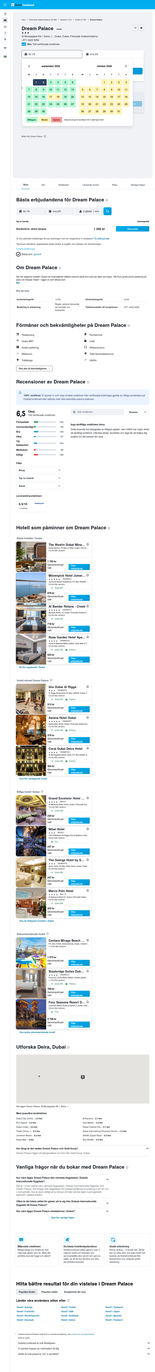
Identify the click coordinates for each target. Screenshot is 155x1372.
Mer (18, 282)
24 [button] (50, 104)
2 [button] (43, 82)
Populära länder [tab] (27, 1291)
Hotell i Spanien (114, 1315)
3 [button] (50, 82)
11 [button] (58, 89)
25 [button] (58, 104)
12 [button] (65, 89)
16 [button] (43, 97)
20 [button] (72, 97)
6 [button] (72, 82)
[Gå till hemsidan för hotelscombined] (23, 4)
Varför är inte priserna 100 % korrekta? (38, 1354)
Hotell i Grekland (69, 1315)
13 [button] (72, 89)
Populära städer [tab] (49, 1291)
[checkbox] (31, 506)
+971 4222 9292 (30, 40)
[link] (32, 667)
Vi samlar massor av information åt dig (38, 1348)
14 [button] (29, 97)
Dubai (62, 19)
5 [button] (65, 82)
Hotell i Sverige (24, 1307)
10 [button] (50, 89)
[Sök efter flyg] (5, 14)
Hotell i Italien (68, 1319)
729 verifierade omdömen (46, 44)
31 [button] (118, 111)
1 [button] (36, 82)
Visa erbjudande (77, 567)
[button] (5, 4)
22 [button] (36, 104)
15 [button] (36, 97)
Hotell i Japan (113, 1311)
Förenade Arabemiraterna (40, 19)
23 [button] (43, 104)
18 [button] (58, 97)
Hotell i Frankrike (25, 1311)
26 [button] (65, 104)
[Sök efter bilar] (5, 27)
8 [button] (36, 89)
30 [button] (43, 111)
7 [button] (29, 89)
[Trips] (5, 48)
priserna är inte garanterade (82, 1334)
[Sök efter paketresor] (5, 33)
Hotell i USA (67, 1311)
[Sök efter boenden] (5, 20)
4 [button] (58, 82)
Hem (24, 19)
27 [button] (72, 104)
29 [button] (36, 111)
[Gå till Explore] (5, 39)
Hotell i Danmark (25, 1319)
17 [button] (50, 97)
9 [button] (43, 89)
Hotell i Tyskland (114, 1307)
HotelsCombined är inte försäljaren (36, 1343)
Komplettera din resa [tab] (75, 1291)
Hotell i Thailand (114, 1319)
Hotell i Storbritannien (28, 1315)
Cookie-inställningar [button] (25, 248)
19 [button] (65, 97)
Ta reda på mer (101, 238)
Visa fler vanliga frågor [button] (62, 1217)
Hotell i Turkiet (68, 1307)
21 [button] (29, 104)
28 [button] (29, 111)
